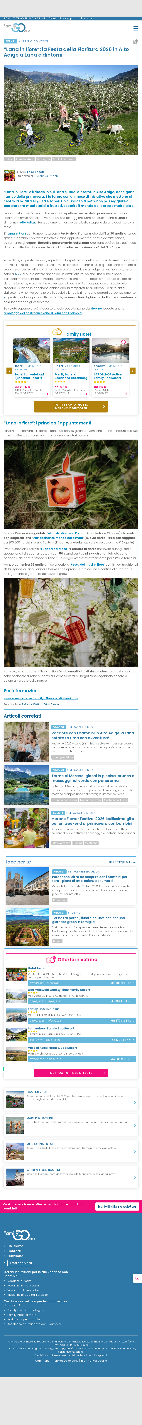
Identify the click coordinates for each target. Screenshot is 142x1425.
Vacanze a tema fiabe (23, 1290)
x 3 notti (122, 1020)
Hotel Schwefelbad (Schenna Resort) (29, 376)
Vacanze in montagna (23, 1285)
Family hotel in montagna (25, 1310)
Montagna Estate (63, 757)
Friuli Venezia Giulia (85, 871)
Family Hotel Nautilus (44, 1009)
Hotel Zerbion (38, 968)
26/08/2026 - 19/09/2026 (45, 1020)
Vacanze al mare (19, 1281)
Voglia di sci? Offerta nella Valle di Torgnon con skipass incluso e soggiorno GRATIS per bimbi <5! (78, 975)
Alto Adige (28, 222)
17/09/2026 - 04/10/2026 (45, 1040)
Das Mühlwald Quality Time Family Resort (59, 990)
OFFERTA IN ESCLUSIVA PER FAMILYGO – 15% (54, 1015)
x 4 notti (122, 1001)
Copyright (42, 1361)
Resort (99, 366)
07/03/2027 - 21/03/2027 (45, 983)
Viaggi (58, 727)
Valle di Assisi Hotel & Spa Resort (52, 1048)
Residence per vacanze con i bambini (34, 1324)
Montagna (43, 159)
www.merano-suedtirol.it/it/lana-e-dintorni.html (41, 698)
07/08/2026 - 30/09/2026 (45, 1059)
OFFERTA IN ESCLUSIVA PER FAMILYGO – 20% (55, 1034)
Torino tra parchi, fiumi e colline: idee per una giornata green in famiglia (88, 920)
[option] (9, 159)
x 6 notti (122, 983)
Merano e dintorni (35, 41)
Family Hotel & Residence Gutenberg (71, 376)
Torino (75, 913)
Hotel (19, 366)
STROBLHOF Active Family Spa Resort (108, 376)
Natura (9, 159)
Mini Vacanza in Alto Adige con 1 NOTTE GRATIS (58, 996)
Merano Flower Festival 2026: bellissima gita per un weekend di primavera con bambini (92, 821)
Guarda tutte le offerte (71, 1073)
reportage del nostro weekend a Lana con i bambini (43, 313)
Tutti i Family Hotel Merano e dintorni (71, 406)
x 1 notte (122, 1040)
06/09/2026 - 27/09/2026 (46, 1001)
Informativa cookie (94, 1361)
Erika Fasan (35, 172)
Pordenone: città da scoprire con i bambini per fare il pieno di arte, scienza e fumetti (89, 879)
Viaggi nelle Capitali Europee (27, 1295)
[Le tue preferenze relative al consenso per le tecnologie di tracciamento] (3, 1068)
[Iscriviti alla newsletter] (137, 1278)
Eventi (10, 41)
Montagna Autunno (115, 800)
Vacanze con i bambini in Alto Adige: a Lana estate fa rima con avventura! (92, 735)
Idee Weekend (25, 159)
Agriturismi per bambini (23, 1319)
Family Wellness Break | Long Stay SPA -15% (56, 1053)
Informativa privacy (65, 1361)
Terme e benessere (65, 800)
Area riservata (20, 1263)
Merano (96, 308)
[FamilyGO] (17, 28)
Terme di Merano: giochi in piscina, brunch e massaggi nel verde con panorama (92, 778)
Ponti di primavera (64, 159)
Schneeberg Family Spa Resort (51, 1028)
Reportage (59, 900)
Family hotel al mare (21, 1315)
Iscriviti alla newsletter (117, 1206)
